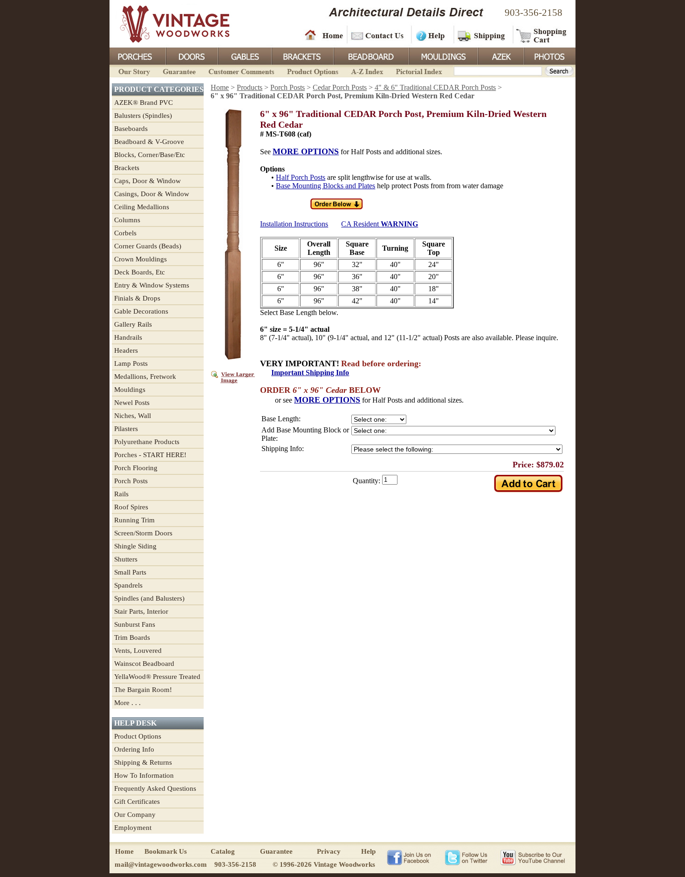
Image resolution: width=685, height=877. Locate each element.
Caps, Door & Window (147, 181)
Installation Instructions (294, 224)
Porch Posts (131, 481)
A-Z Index (367, 70)
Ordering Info (134, 749)
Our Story (133, 70)
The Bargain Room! (143, 689)
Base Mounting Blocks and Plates (325, 186)
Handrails (128, 337)
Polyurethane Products (146, 441)
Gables (244, 55)
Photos (549, 55)
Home (324, 35)
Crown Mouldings (140, 259)
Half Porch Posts (300, 177)
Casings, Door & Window (151, 194)
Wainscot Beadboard (144, 663)
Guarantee (179, 70)
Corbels (125, 233)
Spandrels (128, 585)
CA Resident (379, 224)
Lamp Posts (131, 363)
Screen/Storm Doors (143, 533)
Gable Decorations (141, 311)
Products (249, 87)
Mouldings (442, 55)
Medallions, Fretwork (145, 376)
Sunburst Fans (134, 624)
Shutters (125, 559)
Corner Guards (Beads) (147, 246)
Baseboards (131, 128)
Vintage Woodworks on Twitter (467, 857)
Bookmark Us (165, 851)
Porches (137, 55)
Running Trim (134, 520)
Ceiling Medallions (141, 207)
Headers (126, 350)
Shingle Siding (135, 546)
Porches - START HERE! (150, 455)
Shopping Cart (542, 35)
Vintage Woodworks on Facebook (408, 857)
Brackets (302, 55)
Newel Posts (132, 402)
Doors (191, 55)
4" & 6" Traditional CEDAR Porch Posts (435, 87)
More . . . (127, 702)
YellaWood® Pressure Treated (157, 676)
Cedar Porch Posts (340, 87)
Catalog (223, 851)
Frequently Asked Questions (155, 788)
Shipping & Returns (143, 762)
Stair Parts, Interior (141, 611)
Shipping (482, 35)
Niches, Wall (132, 415)
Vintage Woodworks (168, 23)
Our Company (135, 814)
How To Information (144, 775)
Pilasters (126, 428)
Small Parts (130, 572)
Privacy (329, 851)
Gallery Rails (133, 324)
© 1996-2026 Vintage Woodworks (324, 864)
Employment (132, 827)
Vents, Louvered (138, 650)
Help (431, 35)
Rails (121, 494)
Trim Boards (132, 637)
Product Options (312, 70)
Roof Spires (131, 507)
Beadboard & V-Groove (149, 141)
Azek (500, 55)
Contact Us (378, 35)
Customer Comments (241, 70)
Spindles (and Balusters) (149, 598)
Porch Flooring (136, 468)
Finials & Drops (137, 298)
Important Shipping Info (310, 373)
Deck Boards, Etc (139, 272)
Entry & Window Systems (151, 285)
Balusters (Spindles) (143, 115)
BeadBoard (370, 55)
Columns (127, 220)
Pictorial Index (418, 70)
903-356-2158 (533, 12)
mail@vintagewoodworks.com (161, 864)
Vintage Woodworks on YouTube (532, 857)
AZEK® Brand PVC (143, 102)
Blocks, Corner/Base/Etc (149, 154)
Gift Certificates (137, 801)
